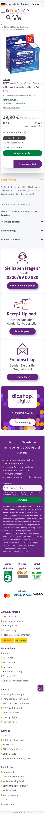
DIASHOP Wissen (11, 712)
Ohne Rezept (13, 138)
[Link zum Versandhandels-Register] (35, 575)
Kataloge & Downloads (14, 740)
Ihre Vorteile (9, 657)
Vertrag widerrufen (12, 795)
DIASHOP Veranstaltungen (15, 680)
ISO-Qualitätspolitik (12, 708)
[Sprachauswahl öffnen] (3, 4)
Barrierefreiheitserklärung (15, 785)
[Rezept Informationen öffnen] (24, 132)
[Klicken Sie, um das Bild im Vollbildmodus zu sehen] (22, 54)
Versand (37, 118)
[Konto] (14, 17)
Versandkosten (10, 616)
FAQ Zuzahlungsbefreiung (15, 699)
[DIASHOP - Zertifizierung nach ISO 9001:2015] (7, 574)
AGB (5, 799)
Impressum (8, 804)
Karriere (6, 653)
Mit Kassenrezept (15, 142)
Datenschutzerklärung (10, 552)
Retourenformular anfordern (16, 634)
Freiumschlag (9, 630)
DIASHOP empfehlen (13, 749)
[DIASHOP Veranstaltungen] (21, 402)
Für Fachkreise (10, 722)
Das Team (7, 667)
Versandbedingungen (13, 621)
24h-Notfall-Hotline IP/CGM (16, 758)
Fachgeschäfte (12, 4)
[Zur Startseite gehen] (17, 11)
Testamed (6, 80)
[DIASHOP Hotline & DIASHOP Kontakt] (21, 271)
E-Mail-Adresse (7, 481)
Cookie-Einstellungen (13, 776)
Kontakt (6, 735)
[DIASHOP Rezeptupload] (21, 315)
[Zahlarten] (21, 595)
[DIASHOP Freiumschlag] (21, 359)
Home (3, 24)
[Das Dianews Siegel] (21, 574)
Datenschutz (9, 772)
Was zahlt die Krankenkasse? (16, 703)
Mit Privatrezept (14, 147)
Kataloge (25, 4)
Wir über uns (9, 662)
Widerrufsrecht (10, 790)
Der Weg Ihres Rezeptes (14, 694)
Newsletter (8, 744)
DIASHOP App (9, 753)
